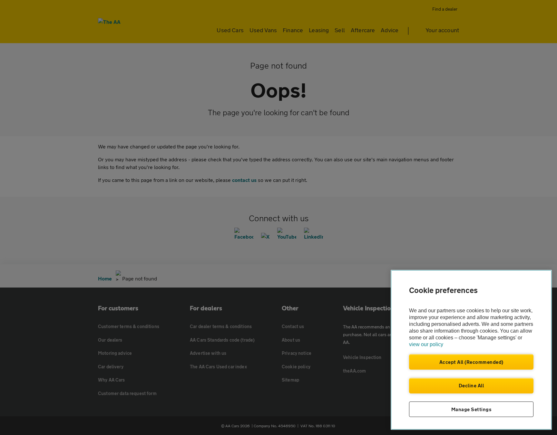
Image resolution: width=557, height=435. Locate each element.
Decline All (471, 385)
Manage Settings (471, 409)
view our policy (426, 344)
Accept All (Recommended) (471, 362)
